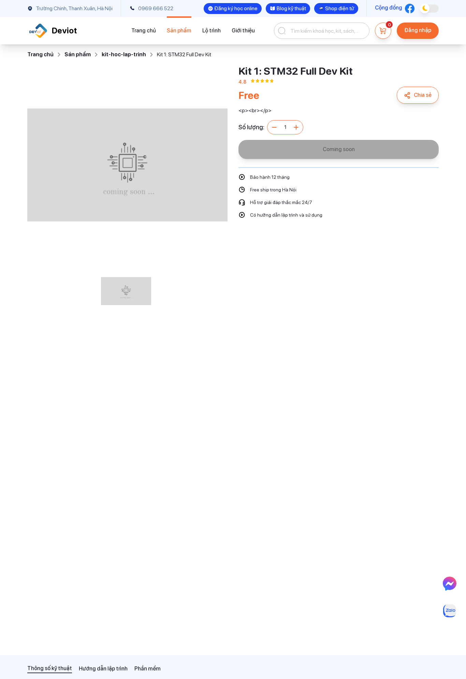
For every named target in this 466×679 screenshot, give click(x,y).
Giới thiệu (243, 30)
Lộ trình (211, 30)
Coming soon (339, 149)
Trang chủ (143, 30)
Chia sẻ (423, 95)
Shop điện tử (339, 8)
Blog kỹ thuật (291, 8)
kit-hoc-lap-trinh (124, 54)
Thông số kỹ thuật (49, 668)
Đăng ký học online (236, 8)
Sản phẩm (179, 30)
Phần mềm (147, 668)
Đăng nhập (417, 30)
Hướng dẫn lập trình (103, 668)
